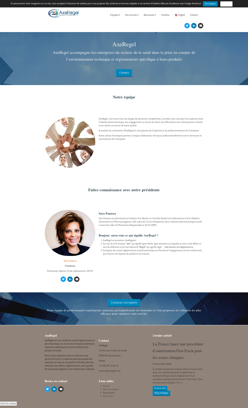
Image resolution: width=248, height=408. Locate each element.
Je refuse (226, 3)
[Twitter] (187, 25)
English (181, 15)
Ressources (149, 15)
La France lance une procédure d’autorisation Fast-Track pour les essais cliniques (178, 350)
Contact (194, 15)
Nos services (131, 15)
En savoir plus (160, 388)
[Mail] (200, 25)
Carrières (165, 15)
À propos (114, 15)
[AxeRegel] (63, 14)
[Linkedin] (194, 25)
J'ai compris (210, 3)
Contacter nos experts (124, 302)
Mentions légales (111, 389)
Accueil (106, 386)
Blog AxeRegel (161, 392)
